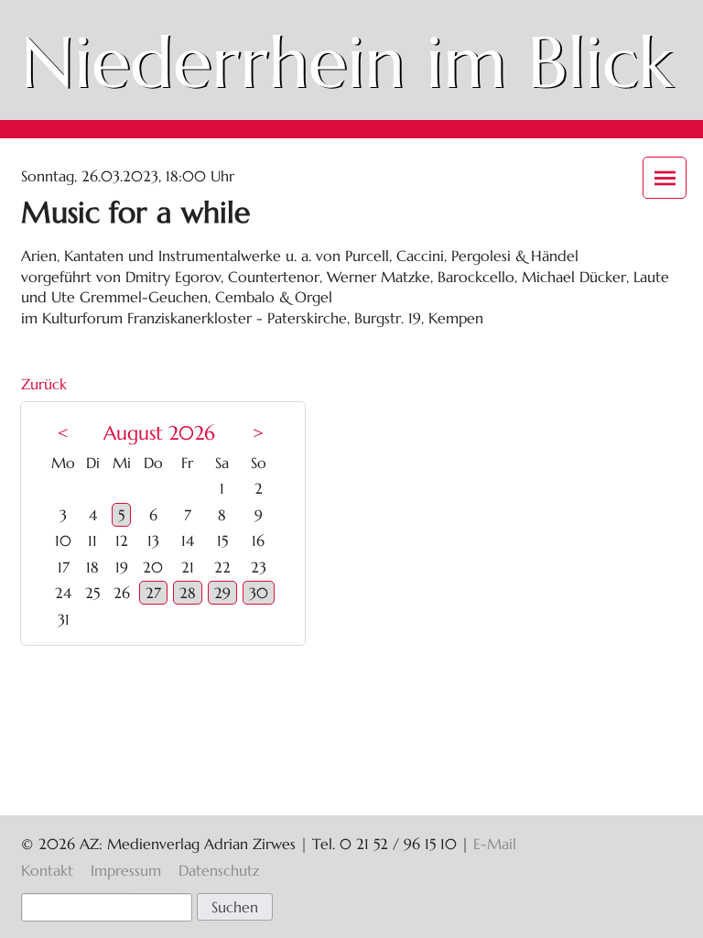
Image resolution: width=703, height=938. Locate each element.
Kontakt (47, 870)
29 (222, 593)
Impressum (126, 870)
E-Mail (494, 843)
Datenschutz (218, 870)
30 (258, 593)
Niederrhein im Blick (347, 62)
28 (187, 593)
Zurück (44, 384)
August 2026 (159, 433)
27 (153, 593)
